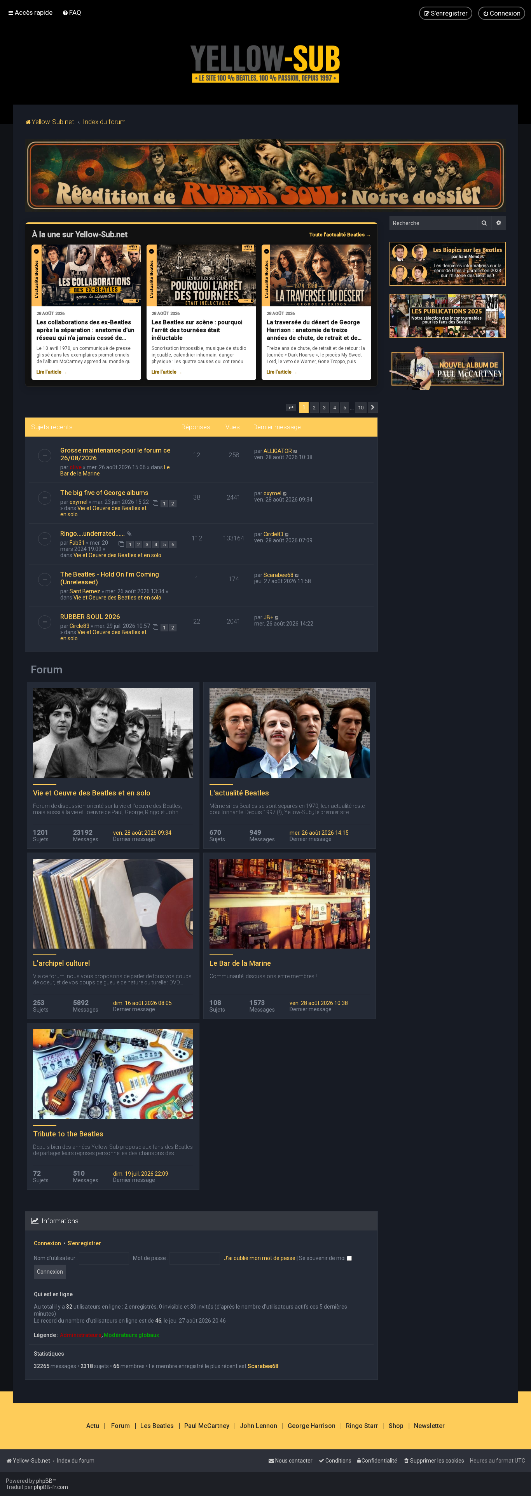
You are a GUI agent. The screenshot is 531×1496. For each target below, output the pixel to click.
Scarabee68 (278, 575)
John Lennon (258, 1426)
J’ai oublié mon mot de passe (259, 1258)
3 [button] (324, 408)
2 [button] (314, 408)
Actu (92, 1426)
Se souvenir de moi (323, 1258)
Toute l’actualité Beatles (340, 235)
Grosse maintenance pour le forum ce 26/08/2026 (115, 454)
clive (76, 467)
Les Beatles (157, 1426)
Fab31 (77, 543)
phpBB (44, 1481)
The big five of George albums (104, 492)
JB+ (268, 617)
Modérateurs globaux (131, 1335)
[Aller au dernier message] (295, 451)
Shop (396, 1426)
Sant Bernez (85, 591)
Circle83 (273, 534)
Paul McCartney (206, 1426)
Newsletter (429, 1426)
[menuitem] (71, 12)
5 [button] (344, 408)
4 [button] (334, 408)
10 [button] (360, 408)
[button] (291, 408)
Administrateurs (80, 1335)
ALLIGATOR (278, 451)
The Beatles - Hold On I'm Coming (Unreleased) (109, 578)
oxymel (78, 502)
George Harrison (311, 1426)
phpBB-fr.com (51, 1487)
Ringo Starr (362, 1426)
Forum (120, 1426)
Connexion (47, 1243)
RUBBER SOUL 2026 (90, 616)
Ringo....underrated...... (92, 533)
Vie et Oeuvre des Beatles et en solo (117, 555)
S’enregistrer (84, 1243)
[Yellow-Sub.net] (265, 62)
